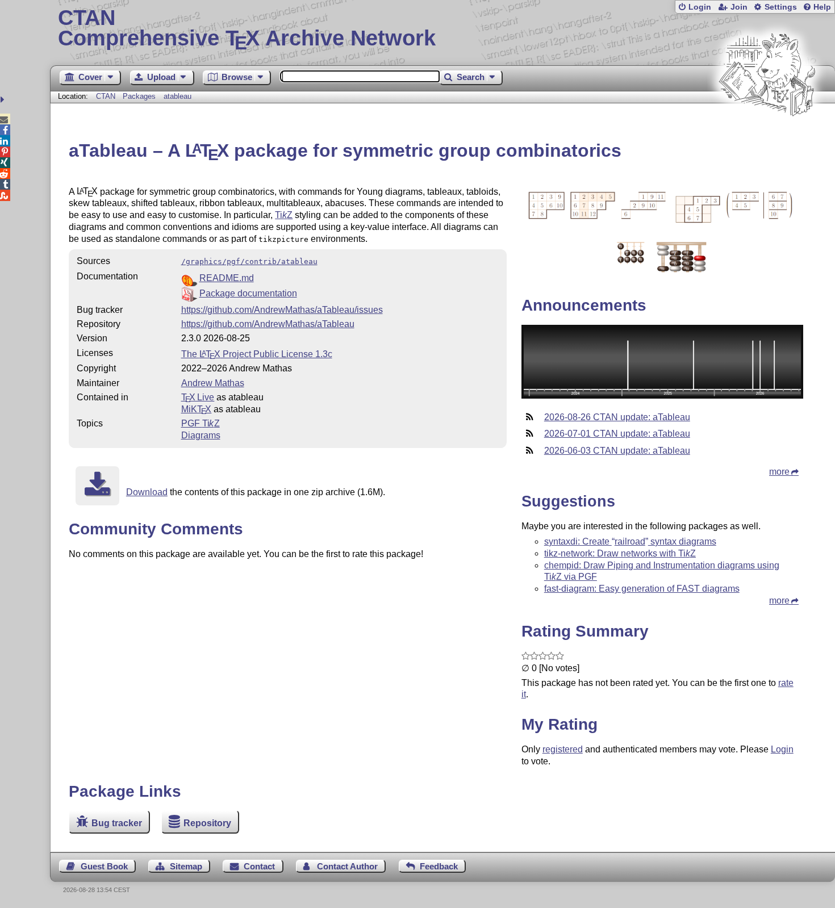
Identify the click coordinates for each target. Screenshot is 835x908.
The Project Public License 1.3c (256, 354)
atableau (177, 96)
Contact (259, 866)
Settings (781, 7)
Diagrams (200, 435)
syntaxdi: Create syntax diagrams (630, 541)
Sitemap (186, 866)
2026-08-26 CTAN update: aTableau (617, 417)
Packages (140, 96)
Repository (207, 823)
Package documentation (248, 293)
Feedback (439, 866)
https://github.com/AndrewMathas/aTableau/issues (282, 310)
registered (562, 749)
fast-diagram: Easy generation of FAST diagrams (642, 588)
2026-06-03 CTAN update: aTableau (617, 450)
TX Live (198, 397)
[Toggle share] (4, 99)
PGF (200, 423)
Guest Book (104, 866)
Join (739, 7)
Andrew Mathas (212, 383)
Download (147, 492)
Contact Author (347, 866)
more (779, 471)
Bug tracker (116, 823)
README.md (226, 278)
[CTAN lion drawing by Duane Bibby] (766, 138)
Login (699, 7)
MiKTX (196, 409)
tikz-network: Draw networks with (620, 553)
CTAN (105, 96)
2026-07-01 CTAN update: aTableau (617, 433)
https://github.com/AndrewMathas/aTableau (267, 324)
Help (822, 7)
